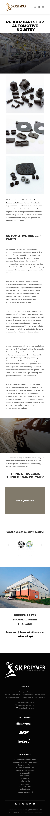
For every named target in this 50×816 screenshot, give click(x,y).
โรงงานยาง (11, 632)
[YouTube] (33, 803)
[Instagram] (23, 803)
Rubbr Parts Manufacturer (32, 812)
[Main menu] (43, 7)
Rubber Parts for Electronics (25, 762)
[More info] (39, 7)
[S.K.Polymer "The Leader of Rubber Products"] (16, 7)
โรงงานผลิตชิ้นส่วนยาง (31, 632)
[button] (8, 545)
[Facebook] (19, 803)
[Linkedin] (26, 803)
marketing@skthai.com (26, 705)
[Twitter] (30, 803)
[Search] (35, 7)
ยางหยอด (21, 809)
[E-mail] (16, 803)
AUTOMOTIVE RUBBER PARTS (23, 237)
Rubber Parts (25, 615)
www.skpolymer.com (26, 708)
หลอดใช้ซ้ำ (25, 784)
